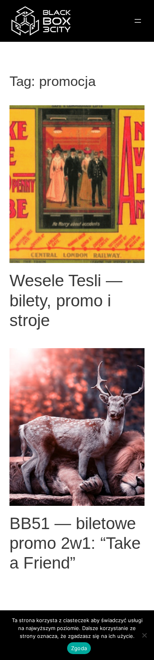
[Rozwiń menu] (138, 21)
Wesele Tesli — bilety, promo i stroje (65, 300)
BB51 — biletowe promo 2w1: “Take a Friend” (75, 543)
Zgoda (79, 648)
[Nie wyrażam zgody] (144, 635)
